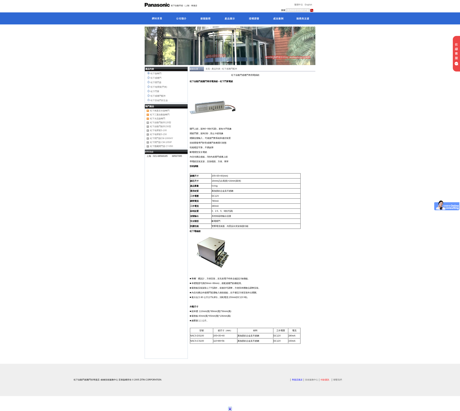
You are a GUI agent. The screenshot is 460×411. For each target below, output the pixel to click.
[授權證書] (254, 18)
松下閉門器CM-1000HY (161, 138)
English (308, 4)
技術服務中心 (311, 379)
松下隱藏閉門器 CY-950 (161, 146)
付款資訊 (325, 379)
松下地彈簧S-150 (158, 134)
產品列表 (216, 69)
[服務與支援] (302, 18)
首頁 (207, 69)
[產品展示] (229, 18)
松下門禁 (155, 91)
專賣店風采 (297, 379)
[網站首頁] (157, 18)
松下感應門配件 (158, 96)
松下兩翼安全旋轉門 (159, 110)
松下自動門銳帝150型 (160, 126)
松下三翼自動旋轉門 (159, 114)
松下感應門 (156, 78)
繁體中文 (298, 4)
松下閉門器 (156, 82)
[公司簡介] (181, 18)
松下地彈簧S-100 (158, 130)
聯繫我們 (337, 379)
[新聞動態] (205, 18)
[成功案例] (278, 18)
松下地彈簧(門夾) (159, 87)
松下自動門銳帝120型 (160, 122)
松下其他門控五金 (159, 100)
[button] (216, 62)
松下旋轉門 (156, 73)
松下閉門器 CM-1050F (161, 142)
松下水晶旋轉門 (157, 118)
